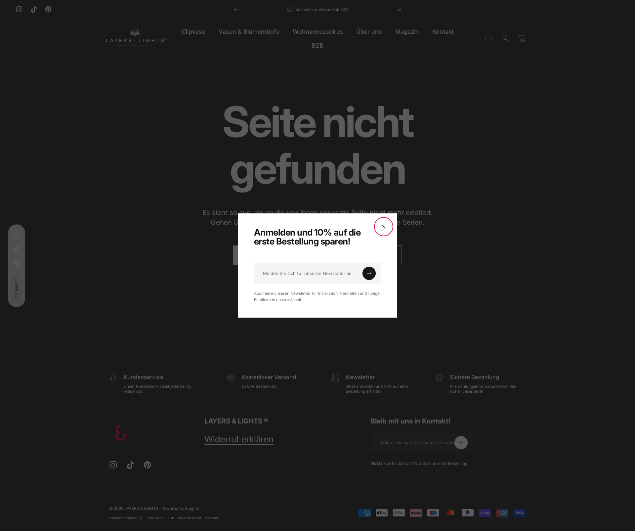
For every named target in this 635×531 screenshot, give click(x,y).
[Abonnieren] (369, 273)
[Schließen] (384, 227)
